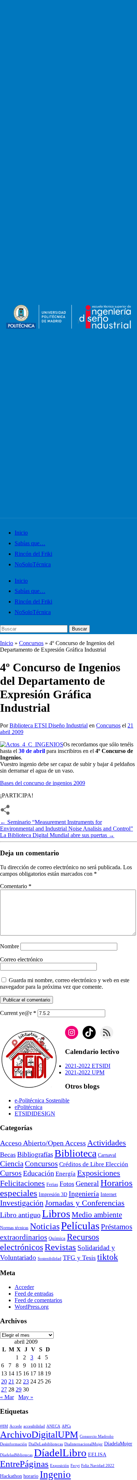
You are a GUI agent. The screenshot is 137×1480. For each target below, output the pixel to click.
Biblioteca (75, 1153)
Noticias (45, 1226)
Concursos (31, 643)
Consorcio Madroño (97, 1436)
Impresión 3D (53, 1194)
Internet (108, 1194)
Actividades (106, 1143)
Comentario (15, 886)
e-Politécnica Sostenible (42, 1100)
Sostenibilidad (49, 1259)
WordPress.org (32, 1307)
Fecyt (75, 1466)
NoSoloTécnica (33, 564)
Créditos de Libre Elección (93, 1164)
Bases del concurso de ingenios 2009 (42, 783)
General (87, 1183)
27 (4, 1389)
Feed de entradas (34, 1293)
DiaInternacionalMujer (83, 1444)
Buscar (79, 629)
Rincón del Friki (33, 554)
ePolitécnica (28, 1107)
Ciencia (11, 1163)
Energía (66, 1173)
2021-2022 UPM (84, 1072)
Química (57, 1238)
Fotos (67, 1183)
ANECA (53, 1426)
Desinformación (13, 1444)
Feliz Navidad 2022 (97, 1466)
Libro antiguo (20, 1215)
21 (11, 1381)
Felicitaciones (22, 1183)
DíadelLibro (60, 1452)
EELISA (97, 1454)
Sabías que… (30, 543)
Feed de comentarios (38, 1300)
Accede (15, 1426)
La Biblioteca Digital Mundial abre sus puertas (57, 835)
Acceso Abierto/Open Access (43, 1143)
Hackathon (11, 1476)
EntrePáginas (24, 1464)
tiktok (107, 1257)
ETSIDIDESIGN (35, 1113)
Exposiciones (98, 1173)
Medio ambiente (97, 1215)
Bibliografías (35, 1154)
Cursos (11, 1173)
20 (4, 1381)
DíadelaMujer (118, 1443)
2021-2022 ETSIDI (87, 1066)
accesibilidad (34, 1426)
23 (26, 1381)
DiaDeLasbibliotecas (45, 1444)
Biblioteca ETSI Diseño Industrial (48, 725)
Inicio (21, 533)
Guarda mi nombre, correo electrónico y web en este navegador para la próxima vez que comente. (64, 983)
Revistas (60, 1247)
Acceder (24, 1287)
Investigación (21, 1202)
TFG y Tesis (79, 1257)
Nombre (9, 946)
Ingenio (55, 1474)
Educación (38, 1173)
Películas (80, 1225)
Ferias (52, 1184)
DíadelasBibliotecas (16, 1455)
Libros (56, 1213)
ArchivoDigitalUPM (39, 1434)
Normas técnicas (14, 1228)
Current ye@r (18, 1013)
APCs (66, 1426)
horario (30, 1476)
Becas (8, 1154)
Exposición (59, 1466)
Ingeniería (84, 1194)
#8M (4, 1426)
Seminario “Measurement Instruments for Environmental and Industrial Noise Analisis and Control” (66, 825)
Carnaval (107, 1155)
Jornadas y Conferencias (85, 1203)
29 (19, 1389)
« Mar (7, 1397)
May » (25, 1397)
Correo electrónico (21, 959)
